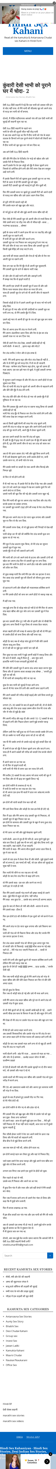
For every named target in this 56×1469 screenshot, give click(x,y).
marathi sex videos (13, 1421)
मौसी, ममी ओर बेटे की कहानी (18, 1276)
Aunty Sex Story (14, 1321)
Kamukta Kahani (15, 1350)
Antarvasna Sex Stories (15, 97)
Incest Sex (11, 1340)
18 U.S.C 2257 (33, 1436)
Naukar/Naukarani (16, 1360)
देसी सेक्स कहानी (10, 1409)
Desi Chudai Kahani (16, 1331)
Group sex (11, 1336)
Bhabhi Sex (30, 97)
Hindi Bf (7, 1404)
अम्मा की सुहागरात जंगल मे (17, 1281)
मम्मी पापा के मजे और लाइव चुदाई (19, 1291)
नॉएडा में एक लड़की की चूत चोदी (19, 1296)
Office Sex (11, 1365)
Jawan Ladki (12, 1345)
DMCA (19, 1436)
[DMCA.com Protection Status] (25, 1387)
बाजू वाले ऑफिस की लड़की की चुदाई (21, 1286)
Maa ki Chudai (14, 1355)
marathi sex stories (13, 1415)
